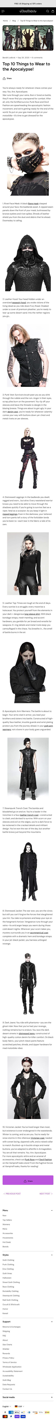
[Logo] (28, 11)
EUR (20, 1406)
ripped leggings (10, 514)
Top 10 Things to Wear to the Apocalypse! (36, 21)
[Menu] (3, 11)
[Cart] (52, 11)
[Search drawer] (47, 11)
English (6, 1406)
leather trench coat (29, 815)
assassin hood (19, 302)
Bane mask (33, 203)
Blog (14, 21)
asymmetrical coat (39, 932)
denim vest (12, 411)
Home (5, 21)
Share (9, 78)
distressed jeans (27, 1033)
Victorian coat (38, 1138)
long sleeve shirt (32, 614)
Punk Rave (30, 1159)
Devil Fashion (45, 1159)
